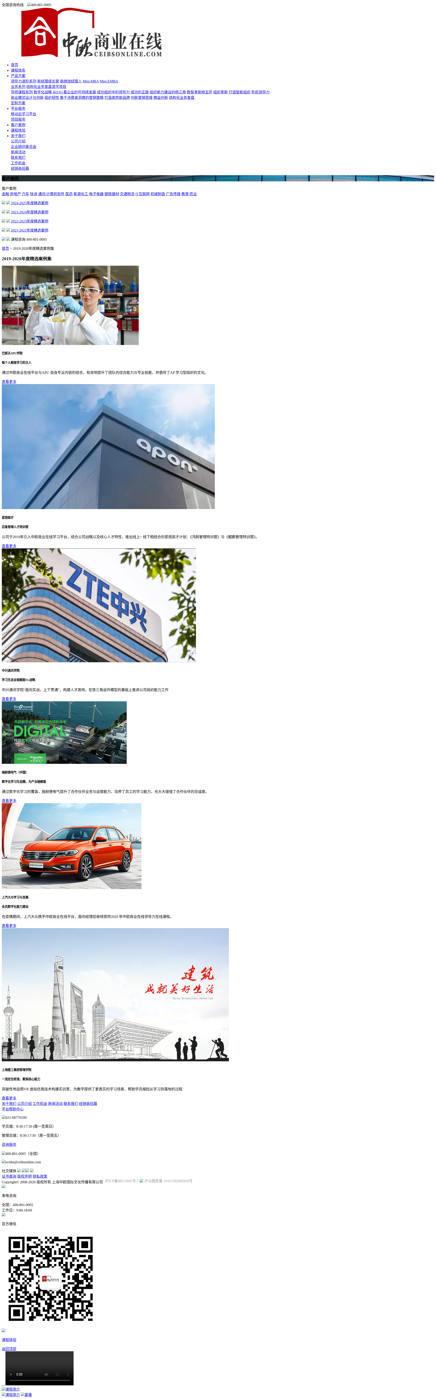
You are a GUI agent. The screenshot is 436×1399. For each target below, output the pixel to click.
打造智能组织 (239, 92)
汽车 (25, 194)
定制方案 (18, 103)
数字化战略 (43, 92)
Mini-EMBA (109, 81)
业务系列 (18, 87)
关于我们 (18, 136)
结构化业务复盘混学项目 (46, 87)
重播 (28, 1395)
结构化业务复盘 (181, 98)
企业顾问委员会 (23, 147)
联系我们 (18, 158)
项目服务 (18, 119)
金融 (5, 194)
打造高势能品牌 (117, 98)
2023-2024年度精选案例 (29, 212)
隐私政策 (40, 1176)
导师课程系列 (22, 92)
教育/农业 (189, 194)
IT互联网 (142, 194)
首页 (14, 65)
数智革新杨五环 (199, 92)
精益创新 (161, 98)
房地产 (15, 194)
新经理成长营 (48, 81)
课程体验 (18, 130)
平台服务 (18, 108)
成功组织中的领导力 (113, 92)
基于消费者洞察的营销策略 (82, 98)
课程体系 (18, 70)
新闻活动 (18, 152)
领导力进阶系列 (23, 81)
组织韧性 (52, 98)
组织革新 (220, 92)
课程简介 (12, 1389)
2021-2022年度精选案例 (29, 230)
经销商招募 (20, 168)
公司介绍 (18, 141)
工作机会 (18, 163)
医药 (69, 194)
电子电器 (96, 194)
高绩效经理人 (71, 81)
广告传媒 (173, 194)
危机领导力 (260, 92)
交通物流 (127, 194)
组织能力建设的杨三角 (168, 92)
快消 (33, 194)
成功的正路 (140, 92)
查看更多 (9, 382)
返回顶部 (9, 1349)
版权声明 (24, 1176)
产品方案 (18, 76)
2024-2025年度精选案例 (29, 203)
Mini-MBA (91, 81)
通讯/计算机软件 (51, 194)
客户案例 (18, 125)
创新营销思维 (142, 98)
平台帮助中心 (13, 1109)
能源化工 (81, 194)
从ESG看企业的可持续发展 (74, 92)
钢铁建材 (111, 194)
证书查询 (9, 1176)
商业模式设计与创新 (27, 98)
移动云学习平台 (23, 114)
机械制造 (158, 194)
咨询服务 (9, 1145)
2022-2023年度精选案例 (29, 221)
